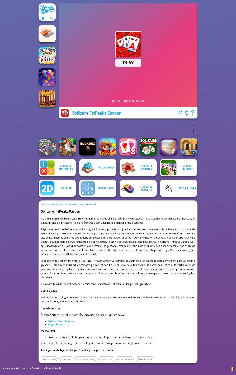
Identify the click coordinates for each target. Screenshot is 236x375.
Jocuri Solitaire (89, 204)
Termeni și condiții (54, 368)
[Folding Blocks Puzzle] (47, 33)
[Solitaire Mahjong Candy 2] (128, 147)
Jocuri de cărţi (72, 204)
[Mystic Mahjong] (168, 147)
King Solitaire (55, 324)
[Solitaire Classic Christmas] (148, 147)
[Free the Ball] (188, 147)
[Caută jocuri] (51, 18)
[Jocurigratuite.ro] (43, 18)
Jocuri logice (106, 358)
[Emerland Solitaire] (67, 147)
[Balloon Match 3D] (47, 77)
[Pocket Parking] (47, 147)
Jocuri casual (56, 204)
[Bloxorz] (87, 147)
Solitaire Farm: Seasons (61, 321)
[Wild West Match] (107, 147)
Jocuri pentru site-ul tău (14, 368)
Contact (35, 368)
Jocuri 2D (65, 358)
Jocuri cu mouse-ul (85, 358)
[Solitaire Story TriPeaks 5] (47, 55)
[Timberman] (47, 98)
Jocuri (44, 204)
